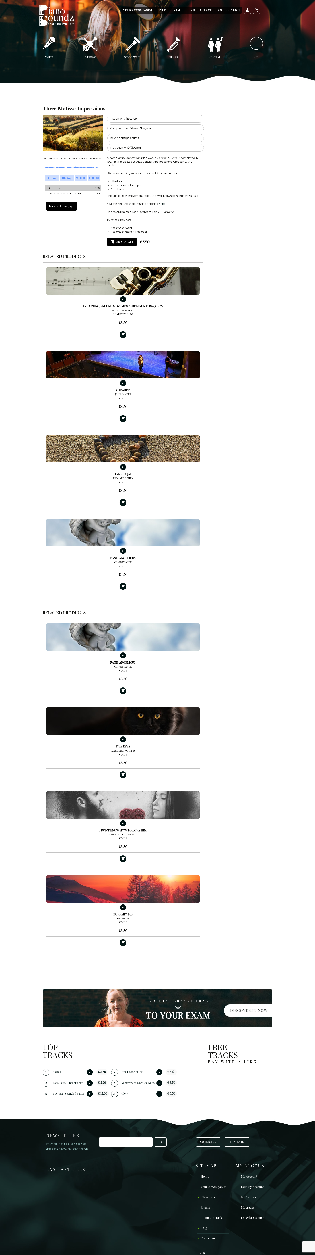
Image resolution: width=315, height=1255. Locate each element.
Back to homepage (61, 206)
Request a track (199, 10)
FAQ (219, 10)
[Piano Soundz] (56, 15)
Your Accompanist (137, 10)
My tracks (247, 1207)
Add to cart (124, 242)
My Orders (248, 1197)
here (162, 203)
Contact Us (208, 1142)
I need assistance (252, 1218)
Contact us (208, 1238)
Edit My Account (252, 1187)
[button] (123, 334)
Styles (162, 10)
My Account (249, 1176)
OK (160, 1142)
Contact (233, 10)
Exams (176, 10)
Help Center (236, 1142)
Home (205, 1176)
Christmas (208, 1197)
